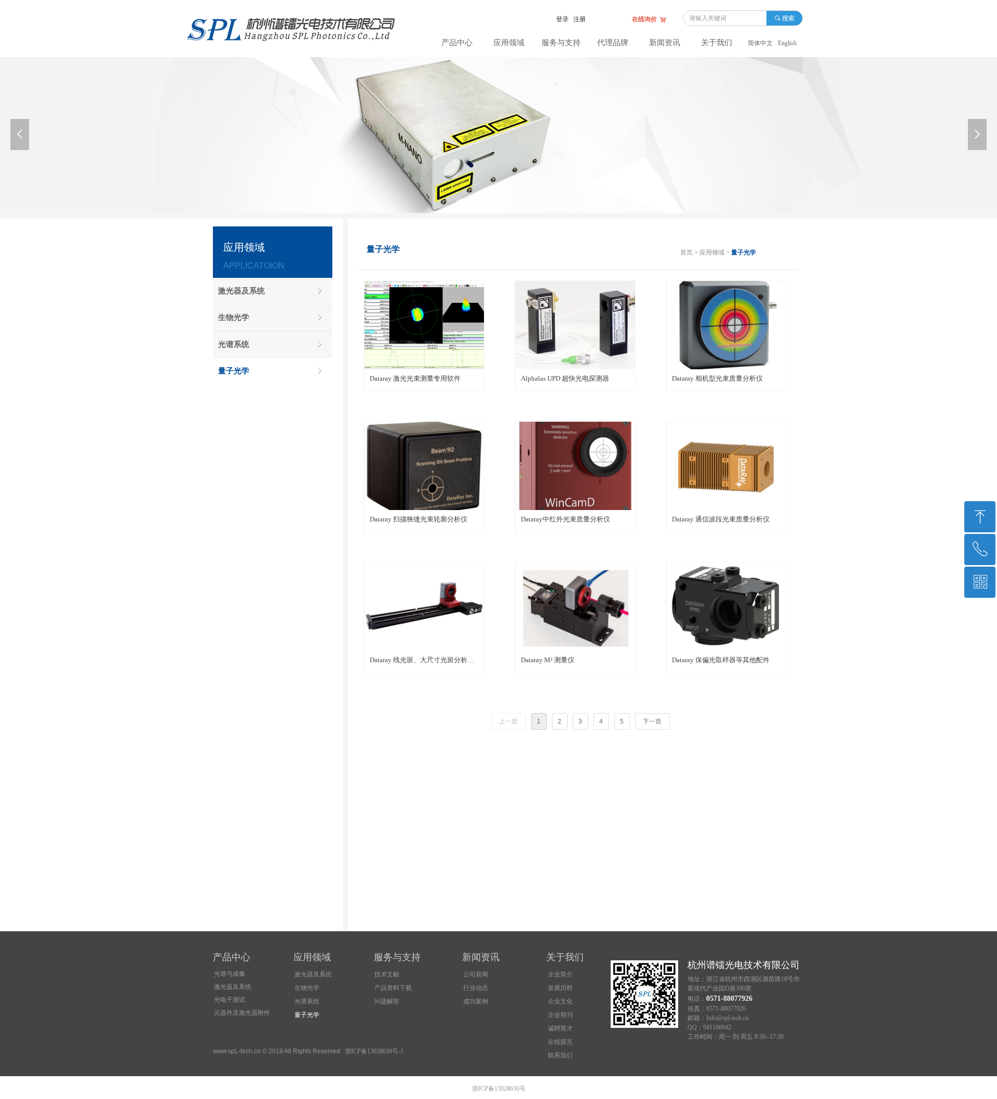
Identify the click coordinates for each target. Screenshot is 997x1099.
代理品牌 (612, 42)
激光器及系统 (232, 986)
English (787, 43)
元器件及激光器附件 (242, 1012)
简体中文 (760, 43)
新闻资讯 (664, 42)
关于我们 (716, 42)
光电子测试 (229, 999)
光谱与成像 (229, 973)
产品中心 (457, 42)
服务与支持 (561, 42)
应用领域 (508, 42)
